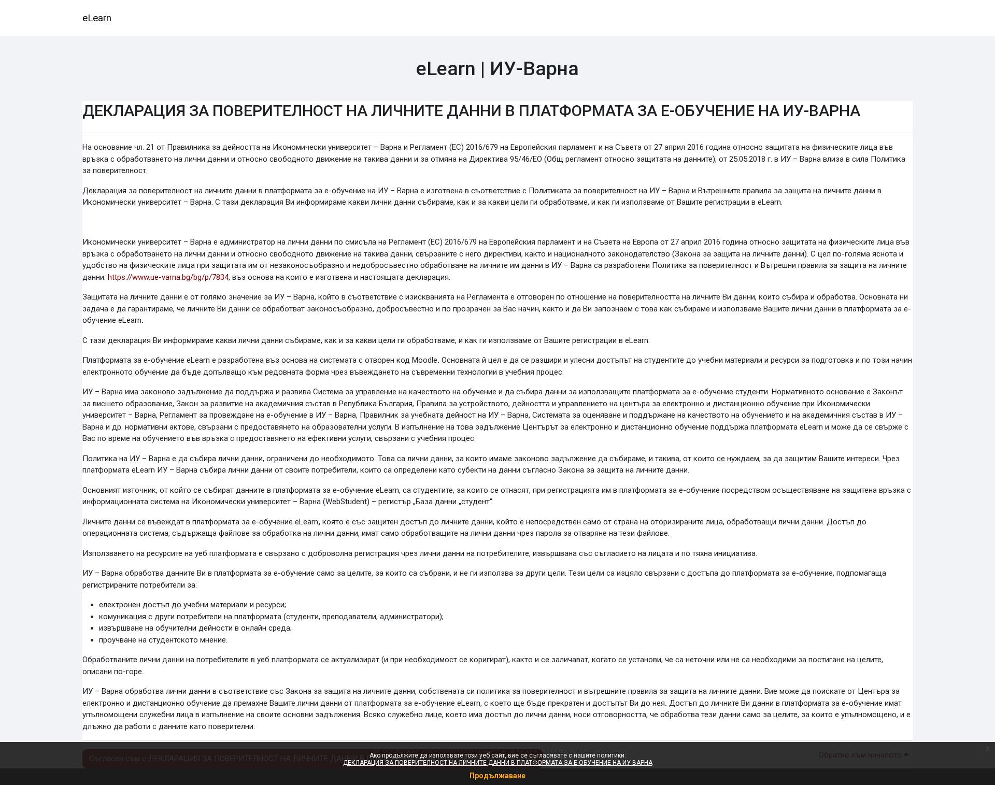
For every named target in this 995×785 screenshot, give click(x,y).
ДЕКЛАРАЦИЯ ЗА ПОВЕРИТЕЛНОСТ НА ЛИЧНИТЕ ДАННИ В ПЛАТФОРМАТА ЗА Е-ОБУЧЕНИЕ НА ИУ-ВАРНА (497, 762)
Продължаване (497, 776)
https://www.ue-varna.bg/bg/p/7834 (168, 277)
